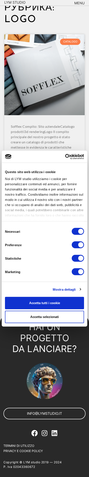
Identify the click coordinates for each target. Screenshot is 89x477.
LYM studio (14, 2)
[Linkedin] (54, 433)
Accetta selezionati (44, 317)
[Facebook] (34, 433)
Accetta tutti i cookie (44, 303)
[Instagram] (44, 433)
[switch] (78, 244)
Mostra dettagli (64, 289)
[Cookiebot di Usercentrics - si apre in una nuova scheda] (65, 156)
